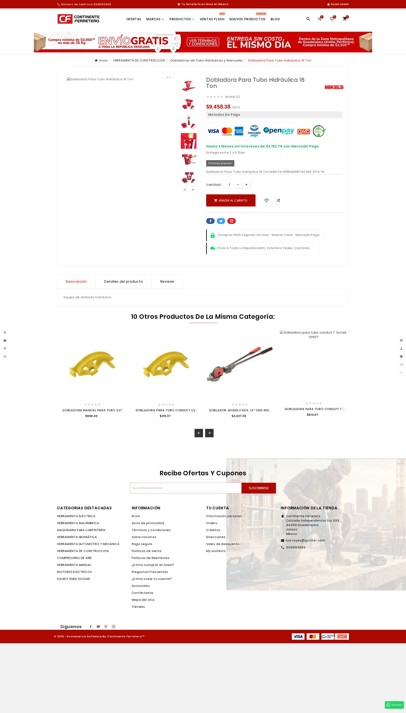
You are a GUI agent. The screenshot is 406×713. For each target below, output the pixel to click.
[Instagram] (113, 626)
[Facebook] (91, 626)
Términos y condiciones (151, 530)
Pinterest (231, 221)
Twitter (221, 221)
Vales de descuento (222, 544)
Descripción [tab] (76, 281)
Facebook (210, 221)
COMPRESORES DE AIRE (74, 558)
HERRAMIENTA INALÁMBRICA (78, 523)
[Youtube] (98, 626)
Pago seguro (142, 544)
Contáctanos (143, 593)
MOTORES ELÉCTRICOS (74, 572)
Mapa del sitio (143, 600)
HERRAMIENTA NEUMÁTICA (77, 537)
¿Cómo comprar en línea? (153, 565)
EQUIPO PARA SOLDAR (73, 579)
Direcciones (216, 537)
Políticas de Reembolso (151, 558)
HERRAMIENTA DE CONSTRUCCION (83, 551)
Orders (211, 523)
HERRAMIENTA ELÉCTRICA (76, 516)
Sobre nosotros (144, 537)
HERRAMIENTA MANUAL (74, 565)
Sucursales (141, 586)
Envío (136, 516)
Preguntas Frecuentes (150, 572)
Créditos (213, 530)
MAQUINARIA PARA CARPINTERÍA (81, 530)
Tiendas (138, 607)
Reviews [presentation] (167, 281)
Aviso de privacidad (148, 523)
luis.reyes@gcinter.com (305, 540)
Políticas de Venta (147, 551)
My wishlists (216, 551)
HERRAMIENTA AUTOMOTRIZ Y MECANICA (88, 544)
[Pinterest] (106, 626)
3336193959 (296, 547)
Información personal (224, 516)
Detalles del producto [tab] (123, 281)
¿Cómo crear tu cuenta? (152, 579)
